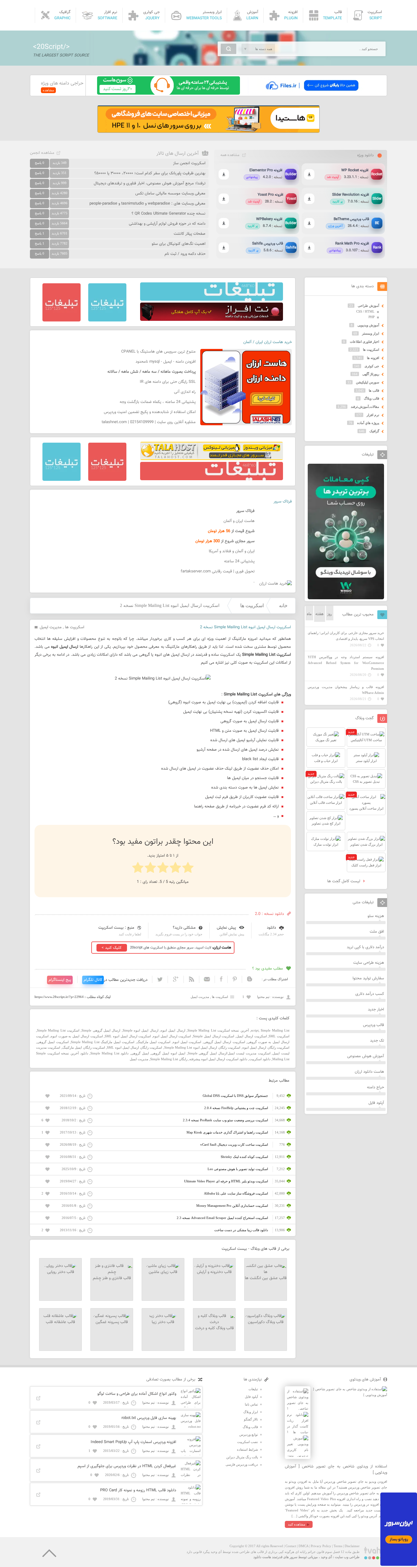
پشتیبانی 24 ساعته (239, 561)
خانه (283, 605)
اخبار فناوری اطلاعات (364, 341)
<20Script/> (51, 47)
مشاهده (48, 90)
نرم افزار (373, 415)
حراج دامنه (375, 1087)
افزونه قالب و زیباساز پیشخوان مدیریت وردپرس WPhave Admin (346, 690)
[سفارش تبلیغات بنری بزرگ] (211, 299)
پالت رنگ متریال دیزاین (242, 1457)
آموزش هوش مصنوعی (365, 1056)
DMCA (303, 1546)
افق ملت (377, 932)
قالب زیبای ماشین (163, 1272)
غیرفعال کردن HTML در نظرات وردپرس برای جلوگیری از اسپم (127, 1466)
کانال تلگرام (93, 980)
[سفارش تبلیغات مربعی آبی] (107, 320)
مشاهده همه (229, 155)
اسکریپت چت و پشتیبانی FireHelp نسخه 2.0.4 (236, 1108)
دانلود (271, 928)
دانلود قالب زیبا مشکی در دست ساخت (241, 1230)
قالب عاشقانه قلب (60, 1322)
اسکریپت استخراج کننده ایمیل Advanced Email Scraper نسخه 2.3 (222, 1218)
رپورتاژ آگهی (370, 374)
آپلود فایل (376, 1103)
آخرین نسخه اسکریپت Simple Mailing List (218, 1030)
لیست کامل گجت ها (344, 881)
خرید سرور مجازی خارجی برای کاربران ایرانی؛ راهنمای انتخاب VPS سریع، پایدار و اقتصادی (346, 635)
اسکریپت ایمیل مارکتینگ (154, 1042)
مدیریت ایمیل (51, 627)
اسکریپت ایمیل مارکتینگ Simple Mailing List (103, 1042)
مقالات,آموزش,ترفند (365, 406)
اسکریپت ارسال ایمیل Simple (213, 1036)
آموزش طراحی (368, 305)
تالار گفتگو (251, 1419)
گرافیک (374, 431)
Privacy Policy (321, 1546)
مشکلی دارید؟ (184, 928)
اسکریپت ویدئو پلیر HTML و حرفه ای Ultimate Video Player (226, 1181)
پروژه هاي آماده (368, 423)
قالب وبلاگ (371, 398)
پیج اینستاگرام (60, 980)
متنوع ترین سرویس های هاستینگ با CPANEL (158, 352)
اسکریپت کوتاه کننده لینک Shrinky (244, 1157)
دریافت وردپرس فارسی (242, 1464)
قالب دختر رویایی (60, 1272)
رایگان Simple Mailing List (168, 1059)
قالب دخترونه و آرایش (214, 1272)
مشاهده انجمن (42, 153)
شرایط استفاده (247, 1449)
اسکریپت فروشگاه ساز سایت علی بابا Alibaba (236, 1193)
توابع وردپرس (248, 1434)
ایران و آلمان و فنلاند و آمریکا (232, 551)
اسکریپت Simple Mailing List (58, 1030)
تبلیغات (253, 1389)
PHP (371, 317)
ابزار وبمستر (370, 333)
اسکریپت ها (252, 605)
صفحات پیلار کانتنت (189, 234)
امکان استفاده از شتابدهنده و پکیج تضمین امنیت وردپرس (150, 412)
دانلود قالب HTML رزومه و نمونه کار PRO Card (138, 1490)
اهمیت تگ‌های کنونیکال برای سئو (178, 244)
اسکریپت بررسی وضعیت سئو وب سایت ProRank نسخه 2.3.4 (225, 1120)
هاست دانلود (262, 1557)
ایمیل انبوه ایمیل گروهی (168, 1053)
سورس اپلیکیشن (367, 382)
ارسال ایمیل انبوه (173, 1030)
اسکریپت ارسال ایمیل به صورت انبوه (77, 1036)
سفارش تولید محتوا (368, 978)
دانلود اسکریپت (259, 1059)
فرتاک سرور (283, 502)
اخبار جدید (376, 1010)
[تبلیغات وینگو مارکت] (346, 598)
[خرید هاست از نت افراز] (211, 319)
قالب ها (374, 390)
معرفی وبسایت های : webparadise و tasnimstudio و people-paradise (147, 204)
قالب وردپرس (373, 1025)
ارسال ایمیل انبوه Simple (140, 1030)
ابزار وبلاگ (250, 1412)
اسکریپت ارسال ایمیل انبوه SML (128, 1036)
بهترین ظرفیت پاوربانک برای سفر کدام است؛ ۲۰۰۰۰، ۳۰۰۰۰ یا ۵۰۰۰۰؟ (149, 173)
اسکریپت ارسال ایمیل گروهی (224, 1042)
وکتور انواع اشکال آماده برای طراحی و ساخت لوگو (136, 1394)
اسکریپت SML (279, 1036)
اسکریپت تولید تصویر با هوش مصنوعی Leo (238, 1169)
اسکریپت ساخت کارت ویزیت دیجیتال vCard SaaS (234, 1144)
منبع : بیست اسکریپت (116, 928)
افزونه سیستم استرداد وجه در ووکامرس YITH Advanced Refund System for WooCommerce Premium (346, 662)
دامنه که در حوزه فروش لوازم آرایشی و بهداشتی (167, 224)
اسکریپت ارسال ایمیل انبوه (172, 1036)
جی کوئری (371, 366)
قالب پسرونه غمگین (112, 1322)
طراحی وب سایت (347, 1557)
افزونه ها (373, 358)
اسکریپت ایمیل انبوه (187, 1042)
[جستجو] (228, 49)
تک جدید (377, 1041)
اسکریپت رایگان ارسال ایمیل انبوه (266, 1047)
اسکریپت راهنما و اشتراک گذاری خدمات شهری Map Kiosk (227, 1132)
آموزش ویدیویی (368, 325)
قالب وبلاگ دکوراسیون (266, 1322)
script (255, 1030)
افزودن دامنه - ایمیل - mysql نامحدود (166, 362)
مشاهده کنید (296, 1524)
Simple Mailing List (275, 1030)
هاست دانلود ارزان (369, 1072)
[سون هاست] (168, 93)
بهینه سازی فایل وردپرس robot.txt (148, 1418)
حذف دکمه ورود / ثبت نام (185, 254)
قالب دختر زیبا (163, 1322)
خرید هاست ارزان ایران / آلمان (267, 342)
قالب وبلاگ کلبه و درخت (214, 1328)
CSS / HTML (365, 311)
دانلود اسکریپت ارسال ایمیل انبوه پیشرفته (218, 1059)
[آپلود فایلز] (312, 93)
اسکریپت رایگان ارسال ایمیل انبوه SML (134, 1047)
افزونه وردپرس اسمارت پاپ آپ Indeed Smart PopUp (133, 1442)
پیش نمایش (226, 928)
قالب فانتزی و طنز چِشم (112, 1278)
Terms (338, 1546)
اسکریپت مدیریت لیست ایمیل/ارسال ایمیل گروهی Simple (229, 1053)
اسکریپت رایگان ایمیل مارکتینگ (83, 1047)
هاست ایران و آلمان (239, 521)
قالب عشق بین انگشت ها (266, 1278)
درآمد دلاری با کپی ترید (365, 947)
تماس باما (251, 1404)
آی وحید (326, 1557)
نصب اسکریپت (247, 1442)
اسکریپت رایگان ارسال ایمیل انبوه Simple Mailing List (202, 1047)
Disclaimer (352, 1546)
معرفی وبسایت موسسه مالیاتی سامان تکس (170, 193)
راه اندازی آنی (185, 392)
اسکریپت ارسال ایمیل (251, 1036)
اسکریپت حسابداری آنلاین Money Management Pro (232, 1205)
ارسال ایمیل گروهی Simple (101, 1030)
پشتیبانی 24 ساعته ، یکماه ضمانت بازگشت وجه (158, 402)
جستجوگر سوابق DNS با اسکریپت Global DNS (235, 1095)
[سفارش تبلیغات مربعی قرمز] (61, 320)
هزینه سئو (376, 916)
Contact (290, 1546)
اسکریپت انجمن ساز (189, 163)
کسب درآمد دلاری (369, 994)
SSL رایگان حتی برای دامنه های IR (168, 382)
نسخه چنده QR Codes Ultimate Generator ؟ (168, 214)
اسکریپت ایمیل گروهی (53, 1042)
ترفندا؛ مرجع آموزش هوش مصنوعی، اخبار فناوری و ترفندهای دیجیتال (149, 183)
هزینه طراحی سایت (368, 963)
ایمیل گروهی (140, 1053)
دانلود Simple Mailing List (109, 1053)
